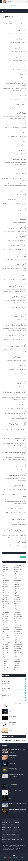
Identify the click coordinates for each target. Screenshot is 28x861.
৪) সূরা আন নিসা (17, 567)
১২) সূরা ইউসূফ (17, 575)
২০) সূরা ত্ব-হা (16, 582)
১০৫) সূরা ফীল (4, 663)
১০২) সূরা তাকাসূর (17, 659)
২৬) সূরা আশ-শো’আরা (18, 588)
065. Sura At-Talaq (14, 695)
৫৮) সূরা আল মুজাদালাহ (18, 618)
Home (14, 855)
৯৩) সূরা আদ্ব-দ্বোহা (5, 652)
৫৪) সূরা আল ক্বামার (17, 614)
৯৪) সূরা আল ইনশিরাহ (18, 652)
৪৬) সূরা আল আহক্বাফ (18, 607)
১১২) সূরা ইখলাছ (17, 669)
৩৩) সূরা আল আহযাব (5, 595)
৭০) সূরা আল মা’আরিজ (18, 629)
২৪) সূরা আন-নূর (17, 586)
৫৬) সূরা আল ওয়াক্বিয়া (18, 616)
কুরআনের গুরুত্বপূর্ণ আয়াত (6, 839)
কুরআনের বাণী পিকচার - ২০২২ (13, 755)
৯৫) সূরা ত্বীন (4, 654)
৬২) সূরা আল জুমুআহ (17, 622)
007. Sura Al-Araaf (14, 686)
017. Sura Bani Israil (14, 688)
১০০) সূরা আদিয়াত (17, 658)
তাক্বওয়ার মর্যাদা (11, 762)
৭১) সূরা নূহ (3, 631)
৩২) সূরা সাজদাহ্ (17, 594)
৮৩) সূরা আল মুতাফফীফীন (6, 642)
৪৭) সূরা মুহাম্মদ (4, 609)
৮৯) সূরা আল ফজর (5, 648)
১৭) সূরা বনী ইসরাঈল (5, 580)
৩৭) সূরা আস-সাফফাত (5, 599)
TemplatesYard (13, 857)
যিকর (21, 839)
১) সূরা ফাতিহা (4, 565)
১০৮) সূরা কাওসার (17, 665)
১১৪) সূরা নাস (16, 671)
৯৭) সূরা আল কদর (4, 656)
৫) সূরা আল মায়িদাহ (5, 569)
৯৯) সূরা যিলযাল (4, 658)
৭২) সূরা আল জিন (17, 631)
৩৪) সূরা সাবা (16, 595)
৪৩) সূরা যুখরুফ (4, 605)
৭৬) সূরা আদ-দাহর (17, 635)
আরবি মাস (13, 834)
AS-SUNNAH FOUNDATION (19, 740)
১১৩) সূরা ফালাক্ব (5, 671)
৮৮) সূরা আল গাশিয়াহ (18, 646)
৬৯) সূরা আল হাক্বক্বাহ (5, 629)
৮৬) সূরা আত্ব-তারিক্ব (18, 644)
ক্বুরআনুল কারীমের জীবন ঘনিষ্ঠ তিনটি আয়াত (16, 774)
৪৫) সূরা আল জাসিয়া (5, 607)
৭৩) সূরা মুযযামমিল (5, 633)
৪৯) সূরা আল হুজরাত (5, 610)
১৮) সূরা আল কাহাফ (17, 580)
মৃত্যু (18, 839)
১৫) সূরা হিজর (4, 578)
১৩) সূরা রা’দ (4, 577)
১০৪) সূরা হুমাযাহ (17, 661)
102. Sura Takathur (14, 700)
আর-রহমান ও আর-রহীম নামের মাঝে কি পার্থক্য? (16, 729)
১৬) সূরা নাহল (16, 578)
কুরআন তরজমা (4, 837)
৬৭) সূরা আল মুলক (5, 627)
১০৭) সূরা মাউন (4, 665)
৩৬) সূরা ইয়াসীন (17, 597)
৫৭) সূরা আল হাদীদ (5, 618)
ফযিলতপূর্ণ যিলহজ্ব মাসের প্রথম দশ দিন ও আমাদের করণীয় (17, 750)
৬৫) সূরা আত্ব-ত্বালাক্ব (5, 626)
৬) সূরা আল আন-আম (17, 569)
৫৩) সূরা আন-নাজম (5, 614)
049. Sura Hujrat (14, 690)
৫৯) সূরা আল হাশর (5, 620)
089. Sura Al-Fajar (5, 832)
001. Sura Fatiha (14, 678)
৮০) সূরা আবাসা (17, 639)
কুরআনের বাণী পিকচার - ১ (13, 716)
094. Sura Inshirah (14, 697)
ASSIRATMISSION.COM (6, 740)
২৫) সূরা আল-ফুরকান (5, 588)
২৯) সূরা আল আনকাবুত (5, 592)
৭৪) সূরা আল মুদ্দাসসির (18, 633)
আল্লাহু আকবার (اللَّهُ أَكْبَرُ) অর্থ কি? (15, 703)
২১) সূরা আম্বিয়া (4, 584)
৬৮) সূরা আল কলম (17, 627)
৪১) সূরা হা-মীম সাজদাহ (5, 603)
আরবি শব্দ (18, 834)
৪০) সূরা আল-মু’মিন (17, 601)
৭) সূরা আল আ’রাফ (5, 571)
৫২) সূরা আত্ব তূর (17, 612)
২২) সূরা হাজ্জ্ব (16, 584)
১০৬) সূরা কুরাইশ (17, 663)
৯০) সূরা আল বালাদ (17, 648)
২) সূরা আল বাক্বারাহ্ (17, 565)
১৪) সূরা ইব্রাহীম (17, 577)
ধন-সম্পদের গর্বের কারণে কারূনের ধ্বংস (15, 768)
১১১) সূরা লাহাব (4, 669)
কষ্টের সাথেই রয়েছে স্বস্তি (13, 710)
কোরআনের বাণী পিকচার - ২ (13, 722)
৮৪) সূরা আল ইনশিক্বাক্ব (18, 642)
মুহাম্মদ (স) (13, 839)
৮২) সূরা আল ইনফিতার (18, 641)
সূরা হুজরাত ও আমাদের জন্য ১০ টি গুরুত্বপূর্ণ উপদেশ (17, 803)
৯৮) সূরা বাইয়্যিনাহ (17, 656)
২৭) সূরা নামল (4, 590)
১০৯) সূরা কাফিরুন (5, 667)
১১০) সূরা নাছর (16, 667)
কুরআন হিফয (10, 837)
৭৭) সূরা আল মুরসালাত (5, 637)
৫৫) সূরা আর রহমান (5, 616)
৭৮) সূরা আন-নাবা (17, 637)
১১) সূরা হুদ (3, 575)
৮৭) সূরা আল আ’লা (5, 646)
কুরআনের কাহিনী (16, 837)
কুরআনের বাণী (14, 6)
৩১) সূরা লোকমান (4, 594)
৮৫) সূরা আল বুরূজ (5, 644)
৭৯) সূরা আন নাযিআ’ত (5, 639)
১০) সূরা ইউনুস (16, 573)
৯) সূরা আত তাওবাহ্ (5, 573)
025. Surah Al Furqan (6, 827)
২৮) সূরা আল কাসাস (17, 590)
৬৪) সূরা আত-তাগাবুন (17, 624)
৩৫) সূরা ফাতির (4, 597)
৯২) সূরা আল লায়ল (17, 650)
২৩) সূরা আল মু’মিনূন (5, 586)
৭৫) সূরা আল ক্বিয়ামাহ (5, 635)
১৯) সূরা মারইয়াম (4, 582)
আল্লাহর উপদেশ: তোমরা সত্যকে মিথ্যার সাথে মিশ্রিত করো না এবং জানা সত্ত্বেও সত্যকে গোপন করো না (17, 810)
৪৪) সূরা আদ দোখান (17, 605)
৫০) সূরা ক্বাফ (16, 610)
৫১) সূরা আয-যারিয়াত (5, 612)
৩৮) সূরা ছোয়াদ (17, 599)
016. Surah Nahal (5, 824)
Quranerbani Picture (6, 841)
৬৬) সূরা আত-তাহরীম (17, 626)
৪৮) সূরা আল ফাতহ (17, 609)
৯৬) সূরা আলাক (16, 654)
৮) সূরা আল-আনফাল (17, 571)
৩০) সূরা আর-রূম (17, 592)
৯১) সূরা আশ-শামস (5, 650)
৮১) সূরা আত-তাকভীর (5, 641)
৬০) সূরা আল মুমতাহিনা (18, 620)
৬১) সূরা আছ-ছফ (4, 622)
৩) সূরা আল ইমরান (5, 567)
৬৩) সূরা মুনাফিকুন (4, 624)
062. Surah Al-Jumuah (14, 693)
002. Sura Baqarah (14, 681)
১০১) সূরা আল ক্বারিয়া (5, 659)
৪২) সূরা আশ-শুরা (17, 603)
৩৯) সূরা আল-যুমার (5, 601)
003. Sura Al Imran (14, 683)
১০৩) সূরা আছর (4, 661)
